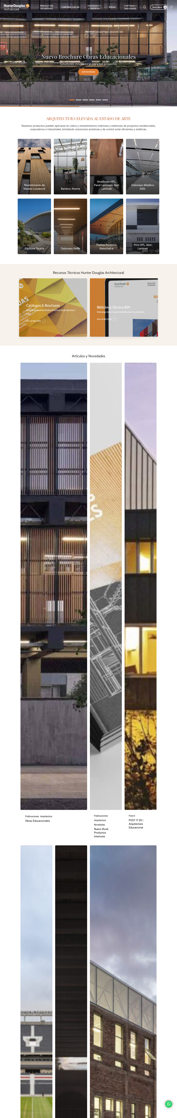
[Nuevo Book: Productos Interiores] (106, 586)
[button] (171, 7)
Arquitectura (46, 816)
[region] (88, 57)
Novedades (99, 825)
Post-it (132, 816)
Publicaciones (32, 816)
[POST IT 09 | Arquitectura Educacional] (141, 586)
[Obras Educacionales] (53, 586)
